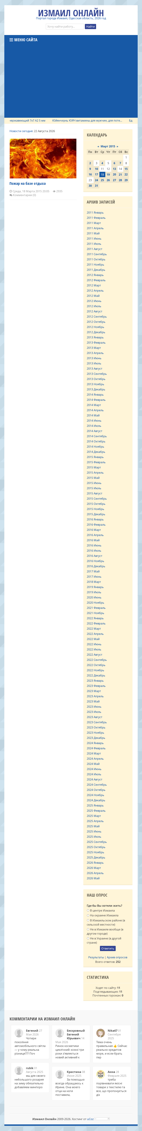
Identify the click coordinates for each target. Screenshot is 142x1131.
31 (96, 186)
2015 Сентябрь (97, 498)
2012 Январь (95, 275)
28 (120, 180)
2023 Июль (94, 712)
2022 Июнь (94, 644)
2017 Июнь (94, 577)
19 (108, 174)
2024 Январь (95, 743)
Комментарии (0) (24, 195)
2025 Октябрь (96, 847)
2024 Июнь (94, 769)
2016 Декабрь (96, 566)
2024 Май (93, 764)
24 (96, 180)
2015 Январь (95, 457)
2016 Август (94, 556)
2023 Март (94, 691)
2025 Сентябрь (97, 842)
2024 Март (94, 753)
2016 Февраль (96, 524)
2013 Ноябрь (95, 384)
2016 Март (94, 530)
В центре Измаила (102, 910)
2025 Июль (94, 837)
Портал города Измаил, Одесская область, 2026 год (71, 18)
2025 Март (94, 816)
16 (90, 174)
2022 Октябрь (96, 665)
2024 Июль (94, 774)
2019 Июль (94, 592)
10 (96, 169)
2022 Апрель (95, 634)
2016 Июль (94, 550)
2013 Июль (94, 363)
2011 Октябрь (96, 259)
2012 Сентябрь (97, 316)
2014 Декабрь (96, 452)
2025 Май (93, 826)
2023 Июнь (94, 707)
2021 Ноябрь (95, 613)
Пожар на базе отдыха (28, 183)
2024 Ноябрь (95, 795)
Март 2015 (108, 146)
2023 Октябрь (96, 727)
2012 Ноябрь (95, 327)
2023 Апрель (95, 696)
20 (114, 174)
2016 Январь (95, 519)
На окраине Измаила (104, 915)
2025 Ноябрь (95, 852)
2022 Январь (95, 618)
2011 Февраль (96, 218)
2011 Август (94, 249)
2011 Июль (94, 244)
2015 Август (94, 493)
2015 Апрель (95, 472)
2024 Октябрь (96, 790)
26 (108, 180)
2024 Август (94, 779)
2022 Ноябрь (95, 670)
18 (102, 174)
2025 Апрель (95, 821)
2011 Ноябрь (95, 264)
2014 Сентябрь (97, 436)
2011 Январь (95, 212)
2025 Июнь (94, 831)
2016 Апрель (95, 535)
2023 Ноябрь (95, 733)
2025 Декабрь (96, 857)
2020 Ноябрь (95, 603)
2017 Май (93, 571)
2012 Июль (94, 306)
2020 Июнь (94, 597)
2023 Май (93, 701)
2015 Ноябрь (95, 509)
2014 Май (93, 415)
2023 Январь (95, 681)
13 (114, 169)
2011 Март (94, 223)
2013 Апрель (95, 353)
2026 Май (93, 878)
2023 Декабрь (96, 738)
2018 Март (94, 582)
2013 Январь (95, 337)
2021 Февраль (96, 608)
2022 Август (94, 655)
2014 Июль (94, 426)
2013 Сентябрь (97, 374)
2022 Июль (94, 649)
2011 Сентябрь (97, 254)
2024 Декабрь (96, 800)
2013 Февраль (96, 342)
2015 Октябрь (96, 504)
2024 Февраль (96, 748)
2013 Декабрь (96, 389)
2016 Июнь (94, 545)
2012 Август (94, 311)
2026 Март (94, 868)
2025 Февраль (96, 811)
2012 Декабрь (96, 332)
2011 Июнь (94, 238)
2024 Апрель (95, 759)
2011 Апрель (95, 228)
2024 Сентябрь (97, 785)
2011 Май (93, 233)
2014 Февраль (96, 400)
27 (114, 180)
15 (126, 169)
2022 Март (94, 629)
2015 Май (93, 478)
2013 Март (94, 348)
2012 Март (94, 285)
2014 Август (94, 431)
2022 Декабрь (96, 675)
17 (96, 174)
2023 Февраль (96, 686)
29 (126, 180)
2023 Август (94, 717)
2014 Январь (95, 394)
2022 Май (93, 639)
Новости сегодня (21, 131)
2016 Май (93, 540)
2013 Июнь (94, 358)
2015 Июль (94, 488)
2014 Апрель (95, 410)
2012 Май (93, 296)
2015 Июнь (94, 483)
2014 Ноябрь (95, 446)
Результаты (96, 957)
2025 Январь (95, 805)
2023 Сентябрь (97, 722)
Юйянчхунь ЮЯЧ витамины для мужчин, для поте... (76, 120)
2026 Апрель (95, 873)
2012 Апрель (95, 290)
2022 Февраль (96, 623)
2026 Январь (95, 863)
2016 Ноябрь (95, 561)
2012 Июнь (94, 301)
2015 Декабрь (96, 514)
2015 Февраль (96, 462)
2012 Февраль (96, 280)
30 (90, 186)
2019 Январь (95, 587)
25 (102, 180)
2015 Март (94, 467)
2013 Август (94, 368)
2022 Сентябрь (97, 660)
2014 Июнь (94, 420)
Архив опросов (117, 957)
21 (120, 174)
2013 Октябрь (96, 379)
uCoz (90, 1119)
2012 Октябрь (96, 322)
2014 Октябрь (96, 441)
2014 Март (94, 405)
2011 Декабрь (96, 270)
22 (126, 174)
